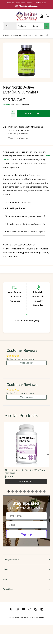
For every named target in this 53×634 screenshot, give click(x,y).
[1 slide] (9, 491)
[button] (4, 16)
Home (8, 35)
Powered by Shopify (36, 618)
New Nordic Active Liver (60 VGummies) (30, 35)
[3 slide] (16, 491)
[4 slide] (20, 491)
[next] (48, 454)
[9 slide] (40, 491)
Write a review (26, 362)
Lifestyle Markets (21, 618)
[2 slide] (12, 491)
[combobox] (33, 26)
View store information (18, 138)
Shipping (6, 105)
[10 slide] (44, 491)
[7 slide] (32, 491)
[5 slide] (24, 491)
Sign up (26, 534)
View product (26, 481)
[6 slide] (28, 491)
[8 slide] (36, 491)
